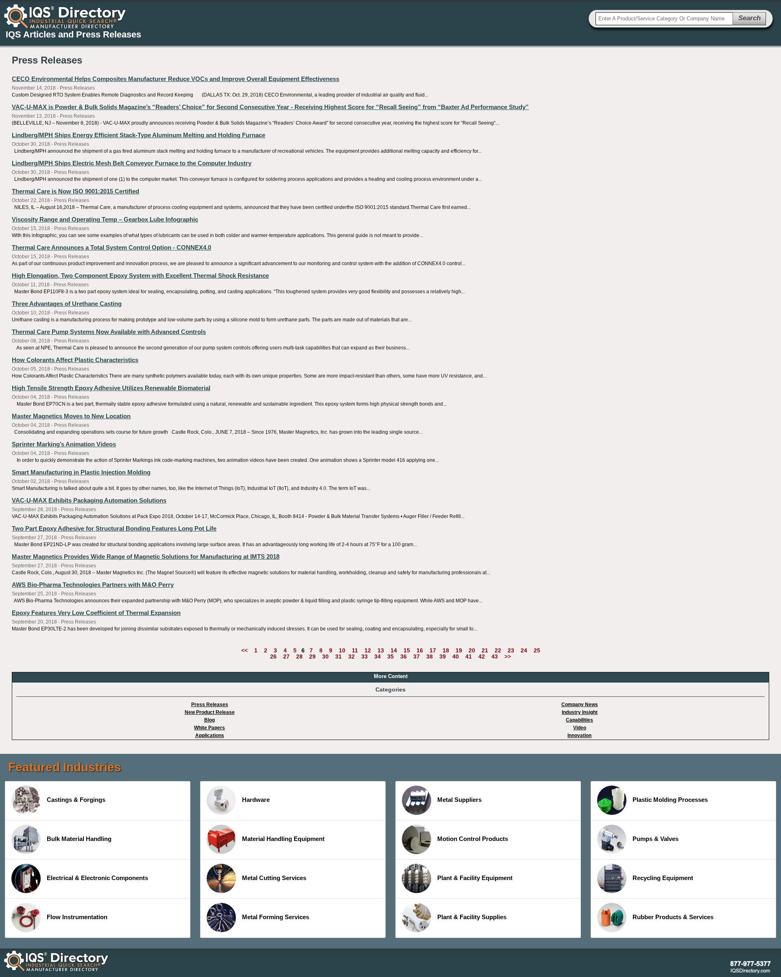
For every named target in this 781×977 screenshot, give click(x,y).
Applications (209, 735)
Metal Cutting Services (274, 877)
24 (524, 650)
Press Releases (209, 704)
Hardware (256, 799)
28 (299, 656)
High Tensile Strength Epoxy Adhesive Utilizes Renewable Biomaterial (111, 387)
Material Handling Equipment (283, 838)
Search (749, 18)
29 (312, 656)
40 (455, 656)
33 (364, 656)
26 (273, 656)
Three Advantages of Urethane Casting (67, 303)
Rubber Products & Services (673, 916)
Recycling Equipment (663, 877)
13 (380, 650)
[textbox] (664, 18)
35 (390, 656)
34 (377, 656)
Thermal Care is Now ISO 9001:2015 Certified (75, 191)
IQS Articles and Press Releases (73, 34)
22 (498, 650)
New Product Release (210, 712)
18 (446, 650)
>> (507, 656)
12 (367, 650)
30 (325, 656)
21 (485, 650)
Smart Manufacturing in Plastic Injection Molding (81, 472)
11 (355, 650)
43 (494, 656)
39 (442, 656)
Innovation (579, 735)
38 (429, 656)
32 (351, 656)
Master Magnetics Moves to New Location (71, 416)
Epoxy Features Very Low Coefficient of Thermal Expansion (96, 612)
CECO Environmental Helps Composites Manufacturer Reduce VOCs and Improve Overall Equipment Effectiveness (175, 78)
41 (468, 656)
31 (338, 656)
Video (579, 728)
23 (511, 650)
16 (420, 650)
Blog (209, 720)
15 (407, 650)
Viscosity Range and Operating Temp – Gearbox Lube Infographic (105, 219)
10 (342, 650)
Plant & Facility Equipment (475, 877)
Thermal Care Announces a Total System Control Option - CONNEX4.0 (111, 247)
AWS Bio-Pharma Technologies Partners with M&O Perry (93, 584)
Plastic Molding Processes (670, 799)
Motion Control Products (472, 838)
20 (472, 650)
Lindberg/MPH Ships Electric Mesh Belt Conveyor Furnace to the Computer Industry (131, 163)
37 (416, 656)
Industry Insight (580, 712)
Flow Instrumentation (77, 916)
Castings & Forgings (76, 799)
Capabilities (579, 720)
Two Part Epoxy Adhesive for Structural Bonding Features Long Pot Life (114, 528)
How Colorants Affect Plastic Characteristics (75, 359)
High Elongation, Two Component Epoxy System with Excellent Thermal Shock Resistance (140, 275)
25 (537, 650)
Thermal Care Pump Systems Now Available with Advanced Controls (109, 331)
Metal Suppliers (459, 799)
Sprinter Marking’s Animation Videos (64, 444)
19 (459, 650)
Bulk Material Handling (79, 838)
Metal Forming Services (275, 916)
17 (433, 650)
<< (244, 650)
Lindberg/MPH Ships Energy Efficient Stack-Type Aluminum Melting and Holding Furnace (138, 135)
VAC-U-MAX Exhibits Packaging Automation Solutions (89, 500)
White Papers (209, 728)
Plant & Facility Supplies (471, 916)
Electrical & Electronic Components (97, 877)
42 (481, 656)
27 (286, 656)
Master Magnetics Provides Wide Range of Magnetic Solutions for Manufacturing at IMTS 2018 (145, 556)
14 (393, 650)
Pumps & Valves (655, 838)
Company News (579, 704)
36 (403, 656)
